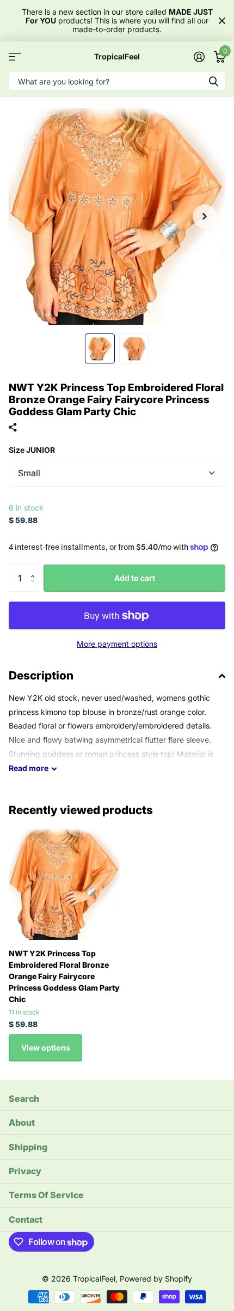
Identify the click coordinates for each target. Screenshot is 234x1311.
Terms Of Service (46, 1194)
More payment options (117, 643)
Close (222, 20)
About (22, 1122)
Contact (25, 1219)
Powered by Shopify (156, 1278)
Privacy (25, 1171)
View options (45, 1047)
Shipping (28, 1147)
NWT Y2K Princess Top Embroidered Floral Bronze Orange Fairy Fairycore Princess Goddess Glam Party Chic (64, 976)
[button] (205, 216)
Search (24, 1098)
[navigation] (100, 348)
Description (41, 675)
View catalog (15, 56)
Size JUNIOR (32, 449)
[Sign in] (199, 57)
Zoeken (213, 80)
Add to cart (134, 577)
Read (28, 768)
